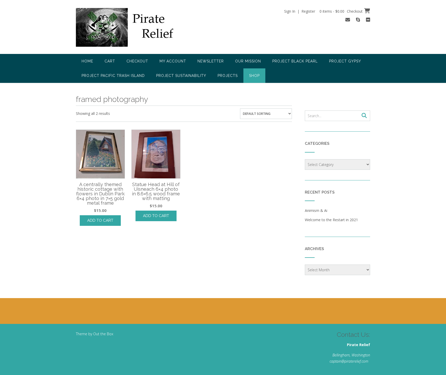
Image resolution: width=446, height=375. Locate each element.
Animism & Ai (316, 210)
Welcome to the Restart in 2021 (331, 219)
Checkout (137, 61)
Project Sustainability (181, 76)
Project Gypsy (345, 61)
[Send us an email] (347, 20)
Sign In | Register (299, 11)
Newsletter (210, 61)
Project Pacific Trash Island (113, 76)
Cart (110, 61)
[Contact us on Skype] (358, 20)
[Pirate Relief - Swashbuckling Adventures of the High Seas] (131, 27)
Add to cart (100, 220)
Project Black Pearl (295, 61)
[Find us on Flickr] (368, 20)
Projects (228, 76)
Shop (254, 76)
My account (173, 61)
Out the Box (103, 333)
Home (87, 61)
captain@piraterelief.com (349, 361)
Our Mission (248, 61)
